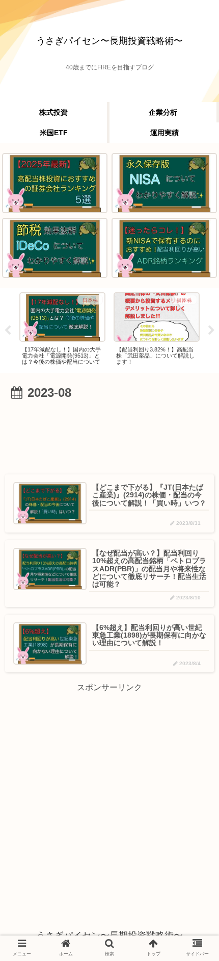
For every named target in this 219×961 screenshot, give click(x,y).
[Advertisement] (109, 434)
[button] (192, 856)
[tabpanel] (62, 328)
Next (211, 330)
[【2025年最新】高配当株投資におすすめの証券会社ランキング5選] (54, 183)
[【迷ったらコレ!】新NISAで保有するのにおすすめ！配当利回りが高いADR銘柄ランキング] (164, 248)
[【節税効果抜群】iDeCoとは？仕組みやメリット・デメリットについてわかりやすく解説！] (54, 248)
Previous (8, 330)
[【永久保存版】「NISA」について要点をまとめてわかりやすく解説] (164, 183)
